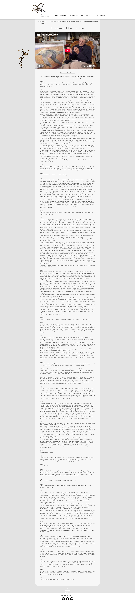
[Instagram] (63, 598)
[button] (95, 15)
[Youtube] (71, 598)
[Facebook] (67, 598)
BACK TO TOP (67, 592)
